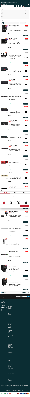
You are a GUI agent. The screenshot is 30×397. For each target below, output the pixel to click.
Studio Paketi (13, 212)
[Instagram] (18, 6)
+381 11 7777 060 (10, 323)
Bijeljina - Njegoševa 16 (10, 352)
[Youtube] (22, 6)
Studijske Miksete (13, 146)
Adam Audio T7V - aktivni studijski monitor (14, 25)
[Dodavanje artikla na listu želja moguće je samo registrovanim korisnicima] (7, 30)
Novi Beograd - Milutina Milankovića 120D (10, 318)
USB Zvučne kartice (13, 39)
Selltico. (23, 390)
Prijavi (28, 296)
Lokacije (1, 310)
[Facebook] (17, 6)
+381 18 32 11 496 (10, 343)
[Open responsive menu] (28, 4)
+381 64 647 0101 (10, 345)
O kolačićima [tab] (24, 192)
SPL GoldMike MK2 (11, 172)
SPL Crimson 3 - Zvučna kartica (12, 65)
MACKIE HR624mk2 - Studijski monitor (13, 265)
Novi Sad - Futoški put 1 (10, 330)
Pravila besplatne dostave (18, 308)
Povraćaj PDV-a (17, 303)
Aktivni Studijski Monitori (14, 26)
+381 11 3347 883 (10, 307)
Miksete (2, 16)
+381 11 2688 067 (10, 308)
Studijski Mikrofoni (3, 13)
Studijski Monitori (3, 12)
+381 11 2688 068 (10, 309)
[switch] (11, 203)
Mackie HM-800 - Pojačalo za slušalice (13, 251)
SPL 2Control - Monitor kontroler (12, 79)
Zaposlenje (2, 311)
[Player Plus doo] (4, 4)
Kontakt (8, 2)
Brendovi (1, 309)
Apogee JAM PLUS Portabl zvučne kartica (14, 238)
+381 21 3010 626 (10, 332)
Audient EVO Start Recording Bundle (13, 52)
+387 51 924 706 (9, 366)
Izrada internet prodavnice (19, 390)
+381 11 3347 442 (10, 305)
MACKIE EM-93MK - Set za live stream (13, 211)
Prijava (23, 305)
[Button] (13, 6)
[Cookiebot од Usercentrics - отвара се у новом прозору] (26, 190)
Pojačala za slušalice (14, 252)
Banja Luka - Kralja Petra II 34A (11, 364)
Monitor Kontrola (13, 80)
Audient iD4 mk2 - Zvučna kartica (13, 38)
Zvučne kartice (3, 10)
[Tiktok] (20, 6)
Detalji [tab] (15, 192)
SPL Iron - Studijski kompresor (12, 106)
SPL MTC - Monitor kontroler (12, 186)
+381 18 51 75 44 (10, 344)
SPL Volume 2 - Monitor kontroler (13, 120)
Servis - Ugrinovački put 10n (11, 373)
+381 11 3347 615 (10, 306)
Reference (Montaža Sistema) (4, 2)
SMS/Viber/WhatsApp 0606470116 (13, 2)
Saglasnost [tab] (5, 192)
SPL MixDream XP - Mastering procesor (13, 145)
